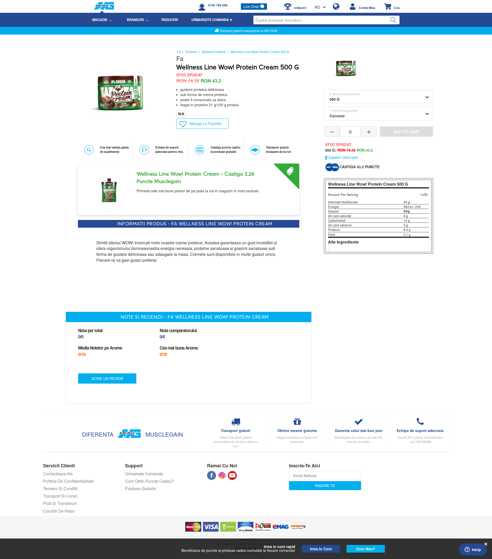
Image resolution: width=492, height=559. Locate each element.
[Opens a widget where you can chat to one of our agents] (473, 550)
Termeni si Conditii (60, 488)
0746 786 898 (218, 5)
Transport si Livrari (60, 496)
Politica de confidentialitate (68, 481)
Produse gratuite (140, 488)
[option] (188, 187)
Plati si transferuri (60, 503)
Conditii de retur (59, 511)
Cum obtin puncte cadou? (149, 481)
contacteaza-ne (58, 474)
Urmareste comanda (144, 474)
